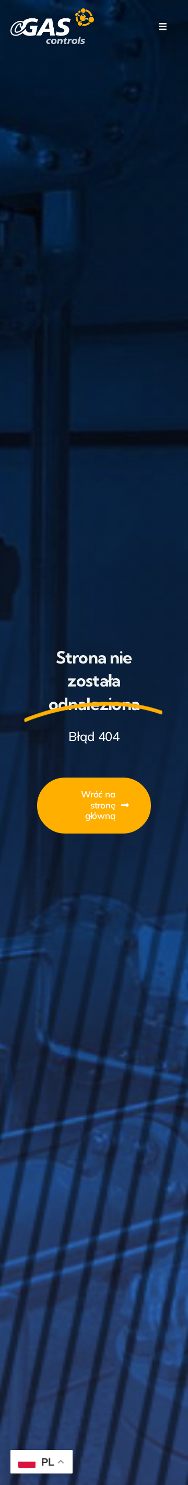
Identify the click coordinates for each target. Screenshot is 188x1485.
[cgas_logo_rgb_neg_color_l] (52, 12)
